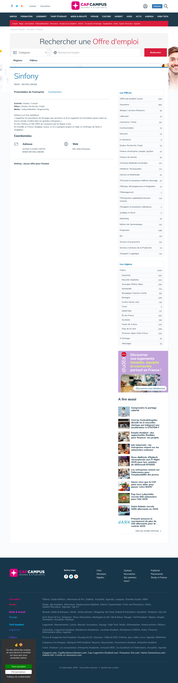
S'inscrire (157, 6)
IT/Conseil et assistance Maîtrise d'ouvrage (141, 180)
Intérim (80, 24)
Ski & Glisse (117, 617)
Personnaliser (19, 671)
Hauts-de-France (142, 324)
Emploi (13, 16)
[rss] (22, 6)
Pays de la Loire (142, 328)
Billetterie (161, 637)
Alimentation (133, 624)
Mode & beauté (79, 16)
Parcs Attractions (82, 617)
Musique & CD (85, 637)
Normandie (142, 288)
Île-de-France (142, 315)
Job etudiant (29, 24)
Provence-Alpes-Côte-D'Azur (142, 333)
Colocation (47, 629)
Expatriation (107, 24)
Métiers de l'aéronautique (141, 224)
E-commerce (141, 139)
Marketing (141, 218)
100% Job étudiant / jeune (141, 98)
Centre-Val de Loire (142, 302)
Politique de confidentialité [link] (18, 676)
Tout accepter (18, 666)
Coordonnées (55, 91)
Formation (27, 16)
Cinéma (123, 637)
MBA (145, 599)
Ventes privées (85, 611)
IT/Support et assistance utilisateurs (141, 207)
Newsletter (45, 6)
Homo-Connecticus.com (153, 652)
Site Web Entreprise (81, 149)
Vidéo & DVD (111, 637)
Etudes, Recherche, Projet (141, 145)
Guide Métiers (58, 599)
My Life (162, 611)
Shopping (99, 611)
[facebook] (12, 6)
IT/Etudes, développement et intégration (141, 186)
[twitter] (17, 6)
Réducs (161, 624)
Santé (73, 611)
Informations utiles (51, 632)
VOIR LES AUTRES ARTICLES (148, 531)
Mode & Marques (60, 611)
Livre (142, 637)
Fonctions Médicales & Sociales (141, 163)
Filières (46, 599)
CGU (99, 570)
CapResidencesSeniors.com (72, 652)
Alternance (54, 24)
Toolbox (90, 599)
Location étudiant (109, 629)
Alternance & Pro (75, 599)
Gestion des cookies (110, 667)
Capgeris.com (49, 652)
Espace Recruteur (126, 24)
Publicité (155, 570)
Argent (119, 16)
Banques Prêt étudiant (79, 642)
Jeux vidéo (133, 637)
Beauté (46, 611)
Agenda (149, 16)
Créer (45, 647)
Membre (147, 6)
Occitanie (142, 320)
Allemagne (142, 343)
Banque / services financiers (141, 110)
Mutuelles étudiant (147, 642)
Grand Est (142, 275)
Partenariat (157, 574)
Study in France (159, 577)
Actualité (99, 599)
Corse (142, 306)
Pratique (69, 619)
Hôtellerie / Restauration (141, 169)
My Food (109, 611)
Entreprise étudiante (88, 647)
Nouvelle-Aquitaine (142, 279)
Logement (41, 16)
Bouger (128, 617)
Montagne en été (101, 617)
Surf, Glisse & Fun (51, 617)
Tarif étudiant (58, 16)
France (141, 270)
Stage (21, 24)
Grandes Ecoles (133, 599)
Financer (152, 629)
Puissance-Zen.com (129, 652)
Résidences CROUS (130, 629)
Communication (141, 128)
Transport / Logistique (141, 253)
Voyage (94, 16)
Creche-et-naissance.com (68, 655)
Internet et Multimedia (141, 174)
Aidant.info (48, 655)
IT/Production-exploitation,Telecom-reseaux (141, 199)
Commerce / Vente (141, 122)
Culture (106, 16)
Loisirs (73, 624)
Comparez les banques (54, 642)
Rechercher (155, 52)
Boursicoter (107, 642)
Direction (141, 133)
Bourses (96, 642)
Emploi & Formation (125, 611)
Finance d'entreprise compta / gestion (141, 151)
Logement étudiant (64, 629)
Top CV (75, 606)
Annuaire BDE (107, 647)
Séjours (152, 617)
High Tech (162, 16)
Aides (144, 629)
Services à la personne (141, 242)
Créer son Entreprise (133, 604)
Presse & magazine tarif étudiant (59, 637)
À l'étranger (141, 338)
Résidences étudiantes (87, 629)
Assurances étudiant (125, 642)
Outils (115, 24)
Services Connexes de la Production (141, 247)
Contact (32, 6)
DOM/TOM (142, 311)
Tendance (152, 611)
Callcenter (141, 116)
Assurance (141, 104)
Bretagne (142, 297)
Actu (138, 16)
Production (141, 230)
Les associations (68, 647)
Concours (98, 637)
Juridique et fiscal (141, 212)
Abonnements (61, 624)
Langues (119, 599)
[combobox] (19, 60)
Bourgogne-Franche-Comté (142, 293)
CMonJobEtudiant (42, 24)
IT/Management (141, 192)
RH (141, 236)
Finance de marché (141, 157)
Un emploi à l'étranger (93, 24)
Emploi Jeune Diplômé (68, 24)
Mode (122, 624)
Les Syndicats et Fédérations (131, 647)
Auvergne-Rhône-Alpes (142, 284)
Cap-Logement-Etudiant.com (103, 652)
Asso (129, 16)
